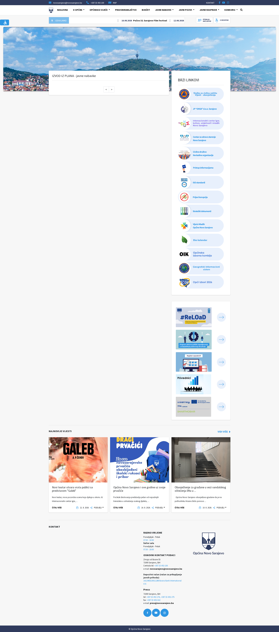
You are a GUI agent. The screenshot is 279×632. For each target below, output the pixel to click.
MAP (115, 2)
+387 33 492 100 (97, 2)
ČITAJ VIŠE (57, 507)
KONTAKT (210, 2)
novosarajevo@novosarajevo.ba (166, 569)
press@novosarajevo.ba (162, 603)
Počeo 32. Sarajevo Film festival (140, 20)
